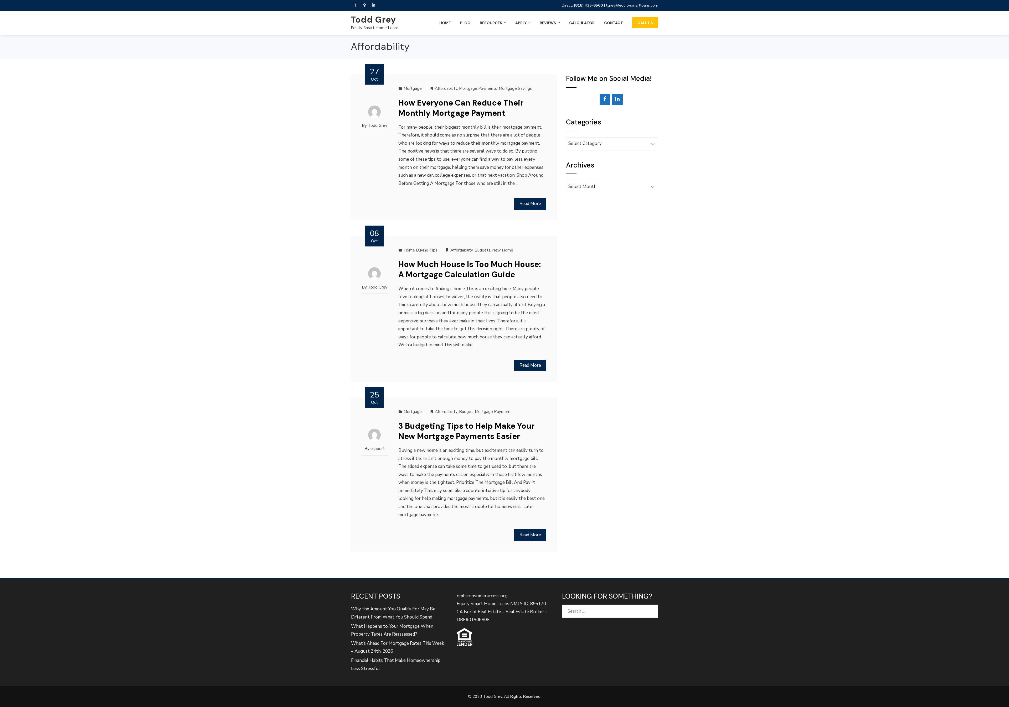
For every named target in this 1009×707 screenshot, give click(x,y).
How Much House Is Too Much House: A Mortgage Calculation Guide (469, 269)
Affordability (446, 88)
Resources (491, 22)
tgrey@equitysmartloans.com (632, 5)
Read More (530, 204)
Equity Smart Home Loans (375, 27)
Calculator (582, 22)
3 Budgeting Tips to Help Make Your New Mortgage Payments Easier (466, 431)
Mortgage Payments (478, 88)
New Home (502, 250)
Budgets (482, 250)
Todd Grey (373, 19)
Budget (466, 411)
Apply (521, 22)
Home (445, 22)
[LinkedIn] (617, 99)
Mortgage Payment (493, 411)
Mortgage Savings (515, 88)
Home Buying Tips (420, 250)
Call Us (645, 22)
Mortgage (413, 88)
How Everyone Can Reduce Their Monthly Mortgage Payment (460, 108)
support (377, 448)
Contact (613, 22)
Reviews (548, 22)
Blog (465, 22)
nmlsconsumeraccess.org (482, 596)
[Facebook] (605, 99)
